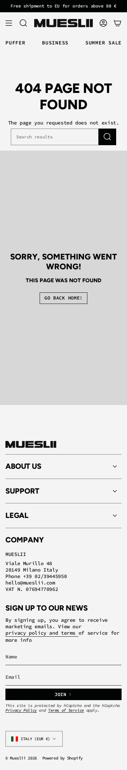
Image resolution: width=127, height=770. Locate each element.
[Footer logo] (30, 444)
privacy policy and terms (42, 633)
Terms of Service (66, 710)
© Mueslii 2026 (21, 758)
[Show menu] (9, 23)
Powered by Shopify (62, 758)
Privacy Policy (21, 710)
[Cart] (117, 23)
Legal (16, 515)
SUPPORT (22, 491)
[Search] (107, 137)
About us (23, 466)
